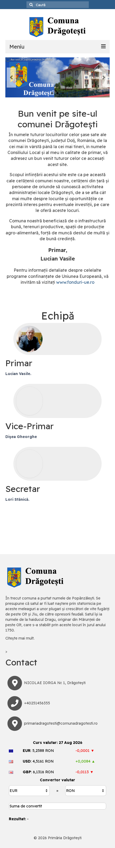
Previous (11, 78)
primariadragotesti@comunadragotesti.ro (61, 723)
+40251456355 (37, 703)
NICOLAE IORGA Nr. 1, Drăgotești (55, 682)
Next (103, 78)
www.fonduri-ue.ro (75, 282)
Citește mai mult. (19, 638)
